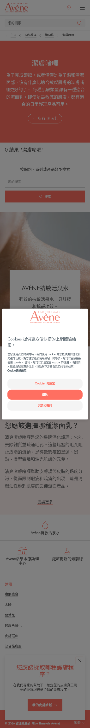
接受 (45, 394)
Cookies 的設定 (45, 383)
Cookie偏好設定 (16, 370)
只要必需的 (45, 405)
